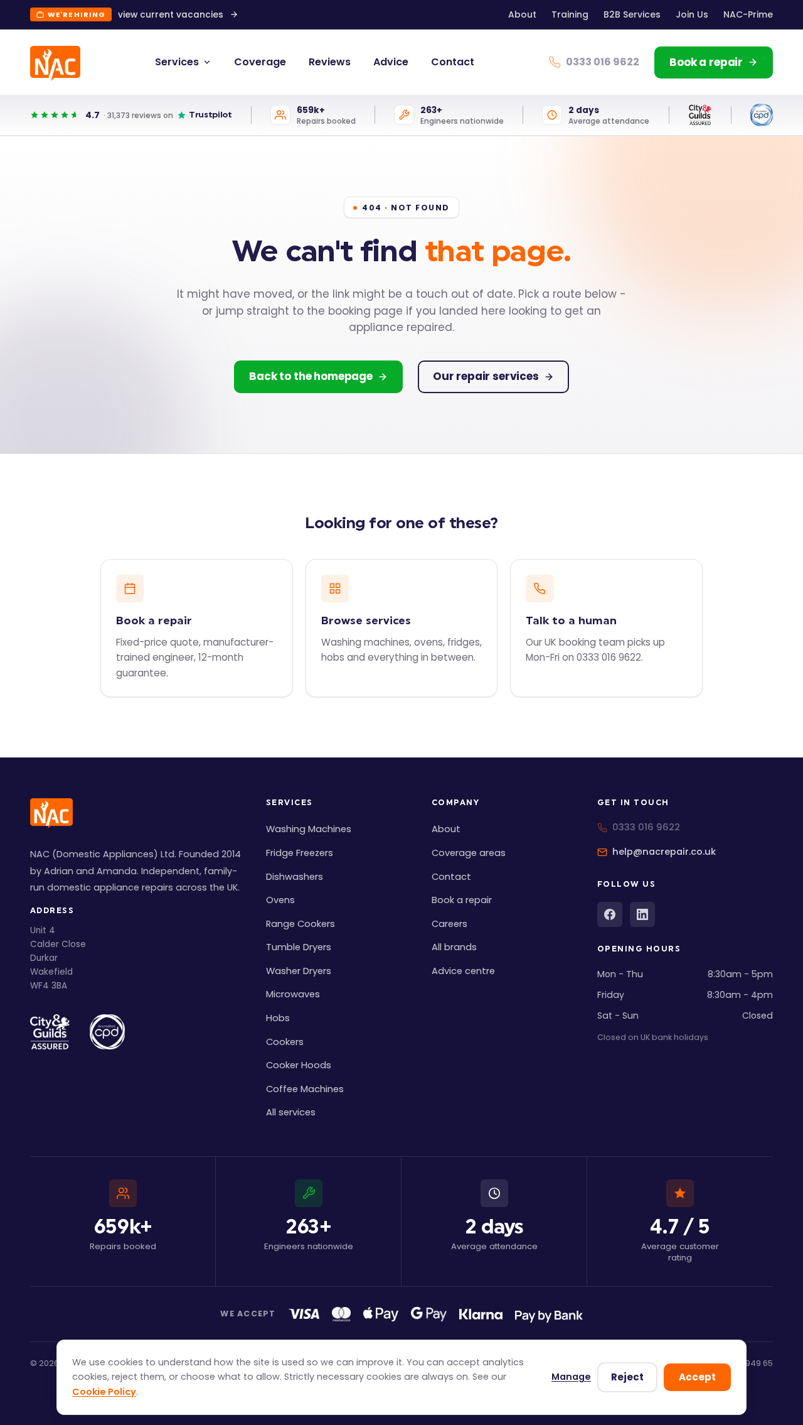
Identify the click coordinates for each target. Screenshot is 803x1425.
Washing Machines (308, 829)
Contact (452, 62)
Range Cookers (300, 924)
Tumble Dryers (298, 947)
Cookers (285, 1042)
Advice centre (463, 971)
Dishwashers (294, 876)
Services (177, 62)
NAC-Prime (748, 14)
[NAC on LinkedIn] (642, 914)
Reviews (330, 62)
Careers (449, 924)
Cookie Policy (104, 1391)
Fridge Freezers (299, 853)
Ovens (280, 900)
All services (291, 1112)
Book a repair (462, 900)
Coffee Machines (305, 1089)
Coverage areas (469, 853)
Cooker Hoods (298, 1065)
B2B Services (632, 14)
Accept (697, 1377)
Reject (627, 1377)
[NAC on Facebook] (609, 914)
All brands (454, 947)
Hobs (278, 1018)
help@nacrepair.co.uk (664, 851)
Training (569, 14)
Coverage (260, 62)
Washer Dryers (298, 971)
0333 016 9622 (646, 827)
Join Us (692, 14)
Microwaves (293, 994)
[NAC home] (55, 63)
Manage (571, 1376)
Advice (390, 62)
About (522, 14)
